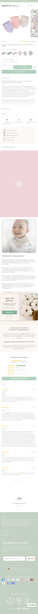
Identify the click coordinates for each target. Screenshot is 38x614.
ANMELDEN (9, 312)
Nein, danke (9, 316)
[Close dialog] (36, 295)
